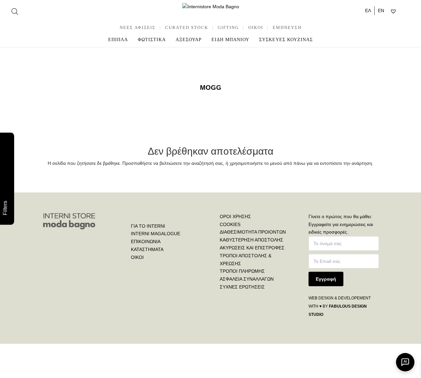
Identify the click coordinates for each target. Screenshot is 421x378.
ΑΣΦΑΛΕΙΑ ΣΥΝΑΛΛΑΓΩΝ (247, 279)
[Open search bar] (15, 11)
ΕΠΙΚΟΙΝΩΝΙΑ (146, 241)
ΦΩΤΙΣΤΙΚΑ (152, 39)
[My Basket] (407, 11)
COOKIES (230, 224)
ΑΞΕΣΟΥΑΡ (189, 39)
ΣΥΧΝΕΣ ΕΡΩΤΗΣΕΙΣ (242, 287)
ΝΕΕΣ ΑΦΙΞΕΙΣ (138, 27)
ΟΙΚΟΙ (137, 257)
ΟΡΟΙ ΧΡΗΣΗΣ (235, 216)
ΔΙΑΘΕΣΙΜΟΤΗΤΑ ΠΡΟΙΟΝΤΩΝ (253, 232)
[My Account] (401, 11)
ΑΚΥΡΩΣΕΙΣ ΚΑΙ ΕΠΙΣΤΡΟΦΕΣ (252, 247)
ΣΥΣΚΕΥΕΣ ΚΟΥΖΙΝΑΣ (286, 39)
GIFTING (228, 27)
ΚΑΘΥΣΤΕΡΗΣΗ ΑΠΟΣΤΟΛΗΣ (251, 239)
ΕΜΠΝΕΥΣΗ (287, 27)
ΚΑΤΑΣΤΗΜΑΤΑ (147, 249)
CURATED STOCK (186, 27)
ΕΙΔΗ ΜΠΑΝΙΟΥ (230, 39)
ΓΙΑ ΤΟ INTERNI (148, 226)
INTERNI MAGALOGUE (155, 233)
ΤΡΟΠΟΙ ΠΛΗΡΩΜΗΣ (242, 271)
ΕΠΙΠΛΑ (118, 39)
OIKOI (255, 27)
